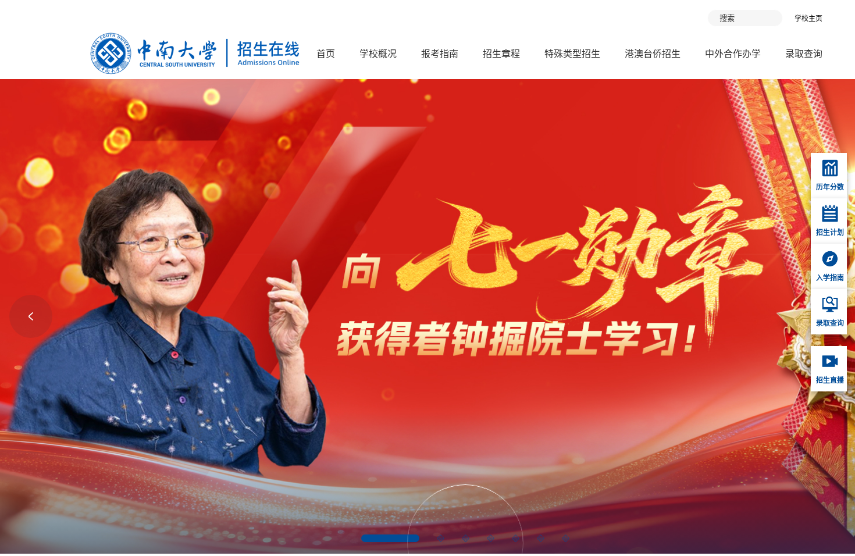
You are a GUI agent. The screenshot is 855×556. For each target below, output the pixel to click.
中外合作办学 (733, 54)
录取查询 (803, 54)
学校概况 (378, 54)
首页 (325, 54)
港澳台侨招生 (653, 54)
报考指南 (439, 54)
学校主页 (808, 19)
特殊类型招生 (572, 54)
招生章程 (501, 54)
